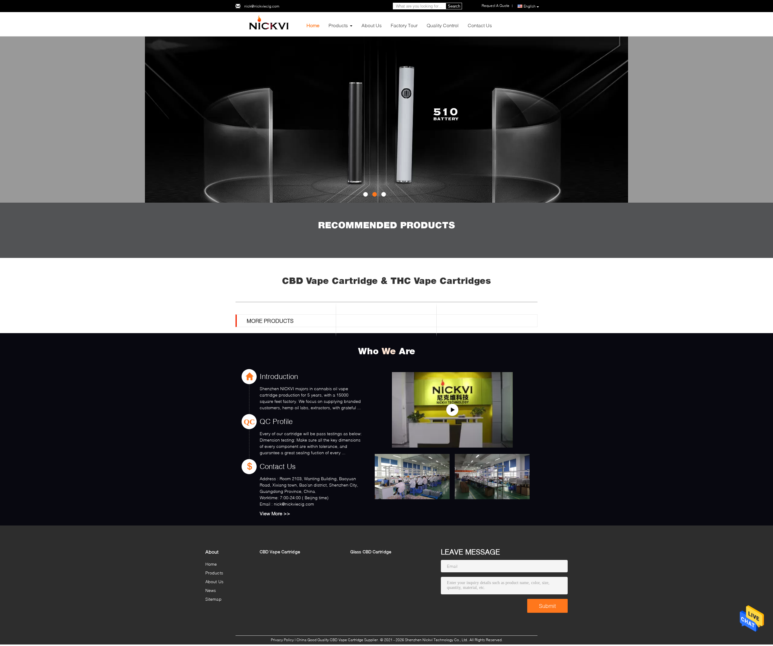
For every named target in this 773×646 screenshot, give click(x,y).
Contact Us (480, 25)
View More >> (275, 513)
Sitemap (213, 599)
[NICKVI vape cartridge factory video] (452, 410)
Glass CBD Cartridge (370, 551)
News (210, 590)
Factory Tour (404, 25)
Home (312, 25)
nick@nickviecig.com (261, 6)
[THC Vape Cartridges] (386, 120)
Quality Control (443, 25)
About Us (371, 25)
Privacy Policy (282, 640)
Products (338, 25)
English (530, 6)
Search (454, 6)
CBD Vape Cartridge (280, 551)
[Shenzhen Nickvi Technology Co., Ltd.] (269, 23)
